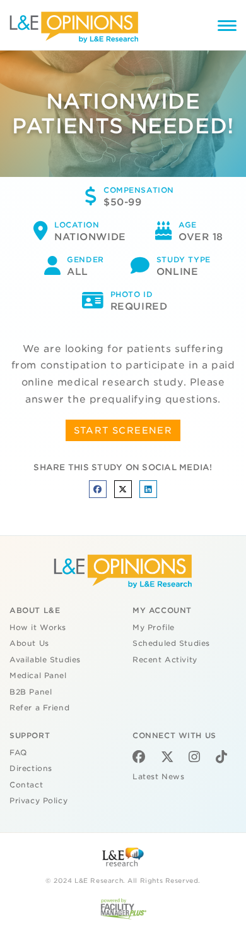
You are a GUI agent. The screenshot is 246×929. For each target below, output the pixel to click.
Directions (30, 768)
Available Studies (45, 659)
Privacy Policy (38, 800)
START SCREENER (123, 430)
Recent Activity (164, 659)
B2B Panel (30, 692)
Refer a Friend (39, 707)
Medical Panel (38, 675)
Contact (26, 784)
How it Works (37, 627)
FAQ (18, 752)
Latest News (158, 776)
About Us (29, 643)
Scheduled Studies (171, 643)
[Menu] (227, 27)
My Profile (153, 627)
